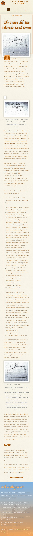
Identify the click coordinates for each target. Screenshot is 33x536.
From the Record (16, 15)
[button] (8, 9)
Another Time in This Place (18, 2)
